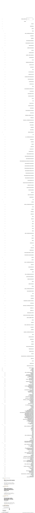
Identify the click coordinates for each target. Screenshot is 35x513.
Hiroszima (32, 211)
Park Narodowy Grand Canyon (29, 168)
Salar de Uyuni (31, 64)
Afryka (33, 28)
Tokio (33, 228)
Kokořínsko (32, 269)
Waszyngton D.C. (31, 151)
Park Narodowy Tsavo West (30, 375)
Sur (33, 245)
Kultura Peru (32, 91)
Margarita (32, 127)
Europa (32, 257)
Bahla (33, 235)
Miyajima (32, 218)
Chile (33, 69)
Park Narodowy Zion (31, 180)
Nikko (33, 223)
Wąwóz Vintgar (31, 351)
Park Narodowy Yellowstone (29, 417)
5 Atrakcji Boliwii (31, 52)
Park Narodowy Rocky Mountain (29, 175)
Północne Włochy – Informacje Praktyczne (27, 473)
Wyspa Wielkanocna (31, 79)
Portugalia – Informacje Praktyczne (28, 305)
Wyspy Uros (32, 112)
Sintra (33, 462)
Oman (33, 230)
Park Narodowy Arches (30, 153)
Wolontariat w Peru (31, 93)
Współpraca (32, 26)
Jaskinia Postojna (31, 336)
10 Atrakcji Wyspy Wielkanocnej (29, 76)
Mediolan (32, 358)
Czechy (33, 259)
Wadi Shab (32, 247)
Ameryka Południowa (30, 47)
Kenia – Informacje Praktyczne (29, 33)
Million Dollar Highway (30, 187)
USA (33, 134)
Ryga (33, 293)
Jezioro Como (32, 363)
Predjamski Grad (31, 348)
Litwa (33, 271)
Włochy (32, 353)
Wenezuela (32, 117)
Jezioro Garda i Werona (30, 365)
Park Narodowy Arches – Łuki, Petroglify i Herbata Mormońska (8, 499)
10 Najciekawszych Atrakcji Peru (29, 88)
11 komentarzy (5, 501)
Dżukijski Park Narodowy (30, 276)
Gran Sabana (32, 401)
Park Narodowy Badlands (30, 158)
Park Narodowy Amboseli (30, 40)
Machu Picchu (32, 103)
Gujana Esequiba (31, 81)
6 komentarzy (5, 481)
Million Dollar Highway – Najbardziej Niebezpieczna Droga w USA (8, 489)
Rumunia (32, 322)
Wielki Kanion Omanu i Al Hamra (29, 252)
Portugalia (32, 457)
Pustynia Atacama (31, 384)
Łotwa (33, 286)
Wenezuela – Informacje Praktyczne (28, 399)
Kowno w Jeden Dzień (30, 449)
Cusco (33, 98)
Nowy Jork (32, 146)
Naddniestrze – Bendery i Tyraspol (29, 300)
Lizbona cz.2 (32, 310)
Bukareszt (32, 327)
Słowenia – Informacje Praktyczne (29, 466)
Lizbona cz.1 (32, 458)
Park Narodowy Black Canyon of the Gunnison (27, 412)
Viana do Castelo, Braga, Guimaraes (28, 315)
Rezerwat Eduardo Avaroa (30, 62)
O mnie (25, 21)
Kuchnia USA (32, 139)
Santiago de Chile (31, 74)
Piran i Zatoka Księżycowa (30, 346)
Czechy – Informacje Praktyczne (29, 262)
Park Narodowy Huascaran (30, 110)
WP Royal (7, 512)
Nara (33, 221)
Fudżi (33, 206)
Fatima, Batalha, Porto (30, 312)
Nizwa (33, 240)
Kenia (33, 371)
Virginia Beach (31, 197)
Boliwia (32, 50)
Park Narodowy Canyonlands (29, 163)
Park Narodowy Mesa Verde (30, 416)
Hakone (32, 209)
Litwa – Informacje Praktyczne (29, 274)
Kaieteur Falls (32, 388)
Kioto (33, 216)
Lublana (32, 341)
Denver (33, 144)
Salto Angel (32, 129)
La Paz (33, 380)
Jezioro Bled (32, 339)
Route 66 (32, 192)
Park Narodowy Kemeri (30, 453)
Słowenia (32, 329)
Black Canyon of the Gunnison (9, 480)
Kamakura (32, 429)
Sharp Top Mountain (31, 194)
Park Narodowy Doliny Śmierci (29, 165)
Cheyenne (32, 141)
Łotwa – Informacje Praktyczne (29, 288)
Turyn (33, 475)
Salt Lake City (32, 408)
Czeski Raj (32, 264)
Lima (33, 100)
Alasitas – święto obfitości (30, 379)
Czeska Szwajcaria (31, 445)
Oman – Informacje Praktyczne (29, 233)
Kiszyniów (32, 298)
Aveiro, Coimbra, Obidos (30, 317)
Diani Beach (32, 35)
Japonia (33, 425)
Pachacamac (32, 395)
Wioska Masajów (31, 45)
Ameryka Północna (31, 132)
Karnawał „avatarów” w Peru (29, 115)
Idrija (33, 334)
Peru (33, 86)
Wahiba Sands (32, 250)
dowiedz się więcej (6, 495)
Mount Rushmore (31, 421)
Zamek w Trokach (31, 283)
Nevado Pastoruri (31, 105)
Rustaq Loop (32, 438)
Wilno (33, 281)
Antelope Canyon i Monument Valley (28, 182)
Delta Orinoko (31, 122)
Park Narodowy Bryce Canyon (29, 156)
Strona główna (31, 367)
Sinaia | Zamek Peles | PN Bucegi (29, 324)
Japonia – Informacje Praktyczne (29, 204)
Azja (33, 199)
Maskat (33, 436)
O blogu (32, 23)
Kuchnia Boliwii (31, 57)
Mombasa (32, 38)
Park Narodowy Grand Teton (29, 170)
